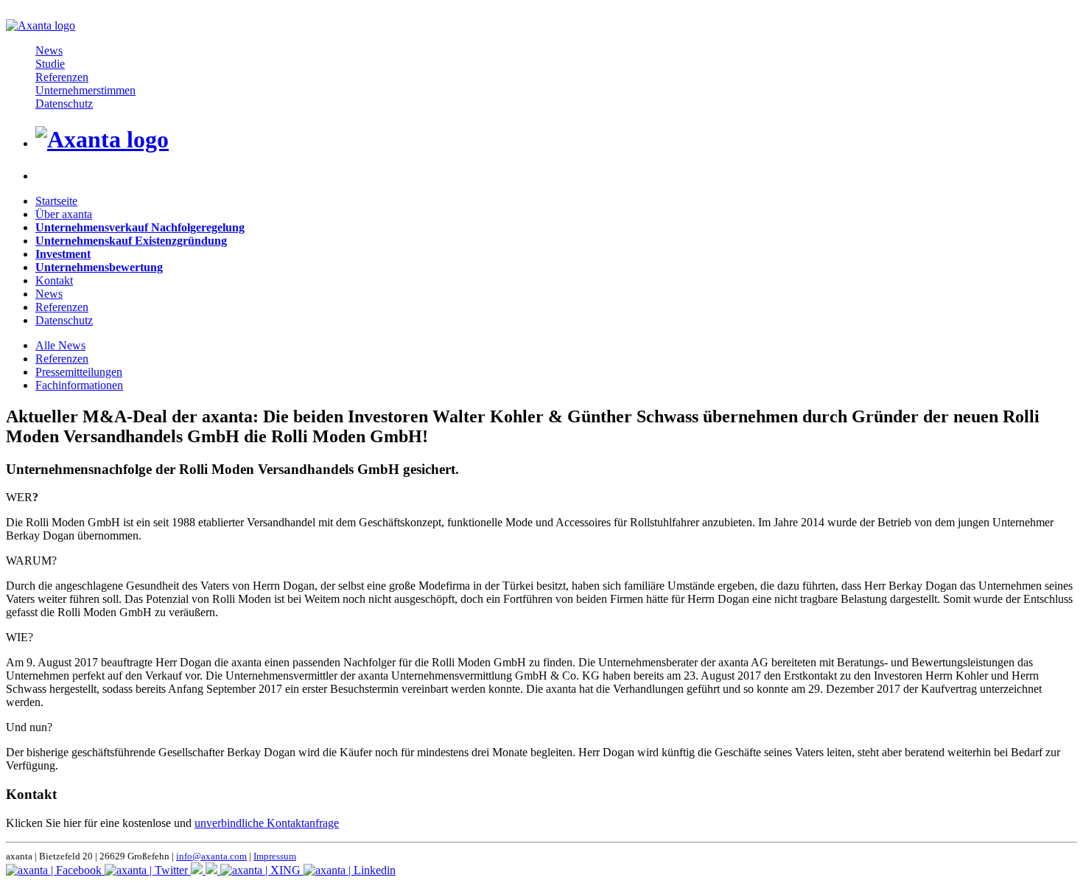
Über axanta (63, 214)
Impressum (274, 856)
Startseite (56, 201)
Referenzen (61, 77)
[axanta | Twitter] (148, 870)
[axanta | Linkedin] (350, 870)
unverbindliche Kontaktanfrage (266, 823)
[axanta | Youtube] (213, 870)
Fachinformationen (79, 385)
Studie (50, 63)
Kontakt (54, 280)
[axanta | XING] (262, 870)
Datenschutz (64, 103)
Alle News (60, 345)
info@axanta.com (211, 856)
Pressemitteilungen (78, 372)
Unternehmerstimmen (85, 90)
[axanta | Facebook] (55, 870)
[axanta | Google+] (198, 870)
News (49, 50)
